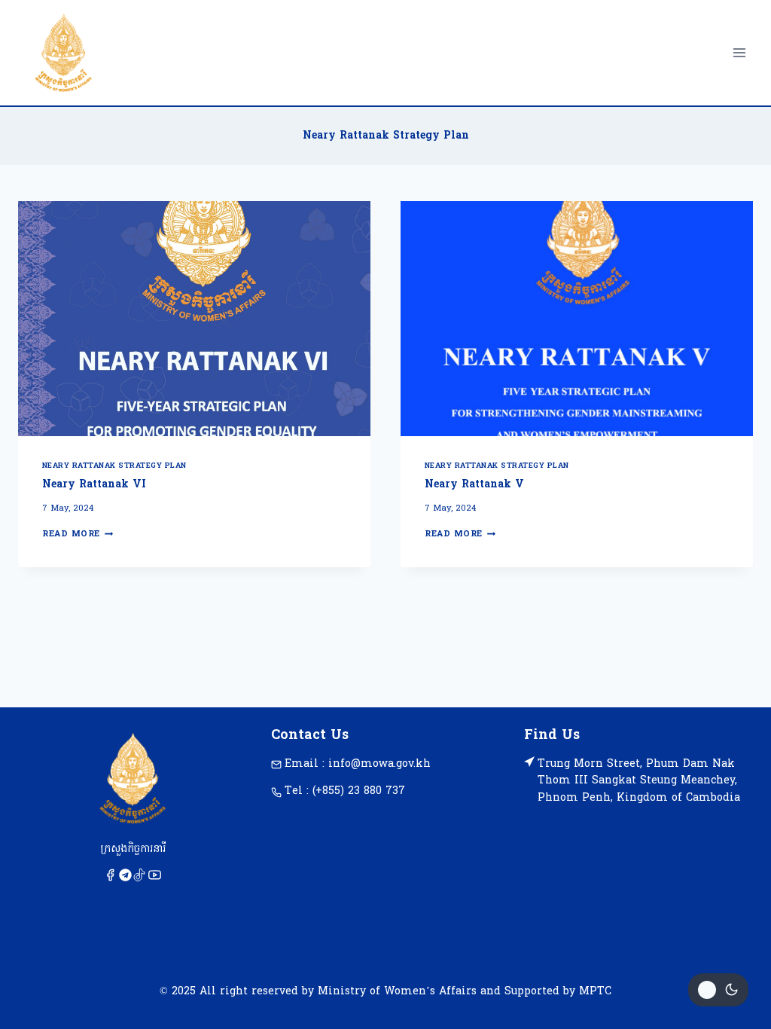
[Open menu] (739, 52)
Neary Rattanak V (474, 485)
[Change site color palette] (718, 989)
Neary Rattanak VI (94, 485)
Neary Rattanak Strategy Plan (114, 466)
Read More (77, 534)
